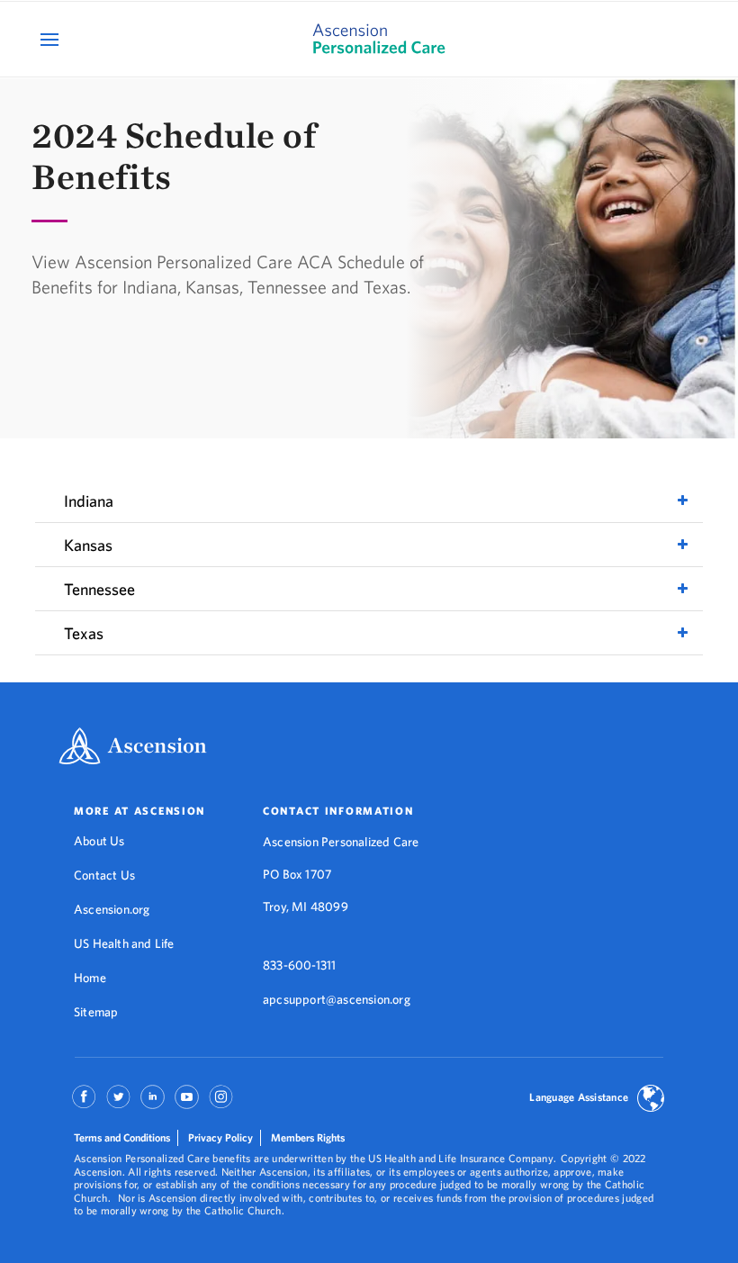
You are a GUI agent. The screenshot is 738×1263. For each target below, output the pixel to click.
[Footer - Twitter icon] (118, 1103)
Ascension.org (112, 909)
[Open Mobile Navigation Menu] (51, 39)
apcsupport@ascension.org (336, 999)
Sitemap (96, 1012)
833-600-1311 (299, 965)
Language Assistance (578, 1097)
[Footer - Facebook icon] (84, 1103)
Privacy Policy (220, 1137)
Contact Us (104, 875)
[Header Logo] (368, 39)
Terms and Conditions (122, 1137)
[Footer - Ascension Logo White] (132, 747)
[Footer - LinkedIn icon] (152, 1103)
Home (90, 978)
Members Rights (308, 1137)
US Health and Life (124, 943)
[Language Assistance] (650, 1100)
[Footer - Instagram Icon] (221, 1103)
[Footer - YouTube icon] (187, 1103)
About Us (99, 841)
